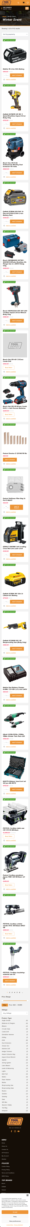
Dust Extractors (6, 1043)
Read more (8, 368)
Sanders (4, 1094)
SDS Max (4, 1102)
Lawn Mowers (6, 1065)
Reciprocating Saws (8, 1088)
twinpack (4, 1111)
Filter (4, 1005)
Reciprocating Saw (7, 1085)
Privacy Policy (6, 1169)
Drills (3, 1040)
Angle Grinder (6, 1020)
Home (4, 16)
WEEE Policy (5, 1176)
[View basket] (23, 3)
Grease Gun (5, 1046)
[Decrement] (4, 75)
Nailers (4, 1077)
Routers (4, 1091)
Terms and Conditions (8, 1173)
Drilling (4, 1037)
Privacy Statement (18, 1225)
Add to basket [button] (17, 75)
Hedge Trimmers (7, 1051)
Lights (4, 1071)
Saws (3, 1099)
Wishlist (4, 1159)
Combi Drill (5, 1032)
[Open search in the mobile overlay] (18, 3)
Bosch (3, 1183)
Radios (4, 1082)
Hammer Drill (6, 1049)
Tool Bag (4, 1108)
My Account (5, 1156)
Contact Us (5, 1149)
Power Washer (6, 1080)
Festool (4, 1190)
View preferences (15, 1221)
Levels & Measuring (8, 1068)
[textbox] (14, 1013)
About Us (4, 1146)
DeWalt (4, 1186)
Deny (15, 1217)
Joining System (6, 1063)
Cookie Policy (9, 1225)
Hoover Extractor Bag (8, 1054)
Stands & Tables (7, 1105)
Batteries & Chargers (8, 1023)
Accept (15, 1212)
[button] (27, 1195)
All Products (5, 1152)
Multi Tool (5, 1074)
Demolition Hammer (8, 1034)
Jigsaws (4, 1060)
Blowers (4, 1026)
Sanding (4, 1096)
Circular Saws (6, 1029)
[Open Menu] (27, 8)
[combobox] (15, 1013)
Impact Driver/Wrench (8, 1057)
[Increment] (8, 75)
